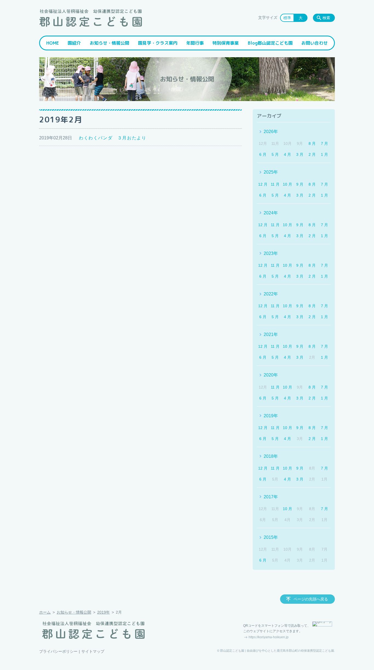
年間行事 (195, 43)
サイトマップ (92, 651)
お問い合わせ (314, 43)
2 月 (312, 154)
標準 (287, 18)
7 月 (324, 143)
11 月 (275, 184)
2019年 (271, 415)
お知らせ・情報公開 (109, 43)
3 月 (299, 154)
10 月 (287, 184)
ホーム (45, 612)
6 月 (262, 154)
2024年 (271, 213)
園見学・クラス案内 (157, 43)
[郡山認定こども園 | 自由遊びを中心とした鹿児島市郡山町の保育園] (90, 17)
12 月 (262, 184)
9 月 (299, 184)
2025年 (271, 172)
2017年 (271, 496)
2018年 (271, 456)
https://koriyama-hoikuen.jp (269, 637)
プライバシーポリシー (58, 651)
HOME (52, 43)
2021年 (271, 334)
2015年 (271, 537)
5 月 (275, 154)
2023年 (271, 253)
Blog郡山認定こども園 (270, 43)
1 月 (324, 154)
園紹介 (74, 43)
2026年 (271, 131)
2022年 (271, 294)
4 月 (287, 154)
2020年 (271, 375)
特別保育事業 (225, 43)
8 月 (312, 143)
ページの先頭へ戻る (311, 599)
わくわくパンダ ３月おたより (112, 138)
